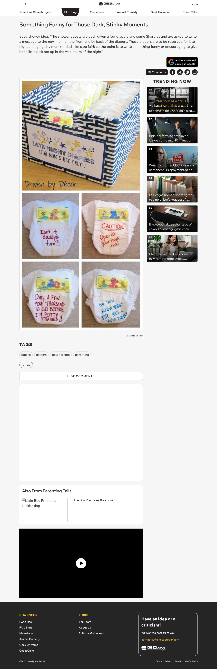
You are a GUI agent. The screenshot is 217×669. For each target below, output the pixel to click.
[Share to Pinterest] (187, 72)
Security (179, 661)
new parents (61, 355)
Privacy (168, 661)
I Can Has (25, 621)
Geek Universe (28, 644)
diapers (41, 355)
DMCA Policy (191, 661)
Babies (26, 355)
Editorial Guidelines (91, 633)
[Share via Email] (195, 72)
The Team (85, 621)
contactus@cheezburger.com (160, 639)
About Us (85, 627)
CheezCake (26, 650)
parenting (82, 355)
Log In (194, 4)
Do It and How (136, 335)
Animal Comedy (29, 639)
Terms (159, 661)
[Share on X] (180, 72)
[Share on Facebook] (172, 72)
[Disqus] (81, 434)
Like (28, 365)
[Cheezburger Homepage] (109, 4)
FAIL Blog (25, 627)
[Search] (26, 4)
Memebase (26, 633)
